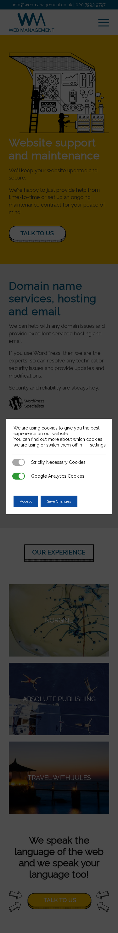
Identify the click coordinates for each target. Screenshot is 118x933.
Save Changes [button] (59, 501)
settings (98, 444)
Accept (26, 501)
